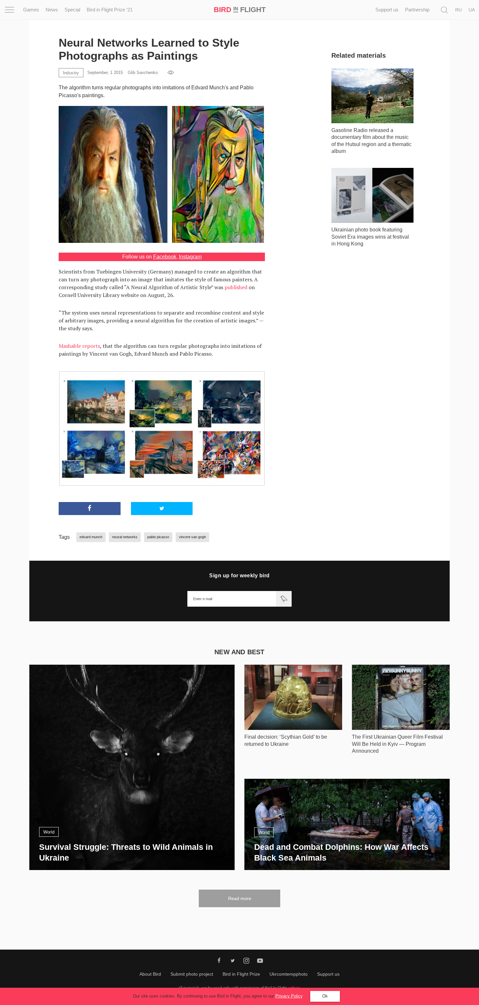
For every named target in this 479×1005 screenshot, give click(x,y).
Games (31, 9)
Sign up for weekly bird (239, 575)
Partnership (417, 9)
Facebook (164, 256)
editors (294, 987)
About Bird (150, 974)
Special (72, 9)
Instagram (190, 256)
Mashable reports (79, 345)
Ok (325, 996)
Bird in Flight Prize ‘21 (110, 9)
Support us (387, 9)
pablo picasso (158, 537)
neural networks (125, 537)
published (236, 287)
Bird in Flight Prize (241, 974)
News (52, 9)
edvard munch (91, 537)
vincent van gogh (192, 537)
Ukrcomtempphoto (288, 974)
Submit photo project (191, 974)
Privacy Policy (288, 996)
